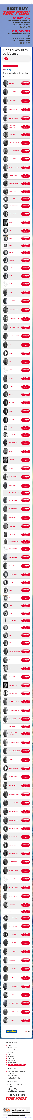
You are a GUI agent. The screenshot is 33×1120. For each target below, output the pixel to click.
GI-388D (11, 411)
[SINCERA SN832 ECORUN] (5, 733)
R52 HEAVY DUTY (13, 557)
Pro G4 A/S (12, 526)
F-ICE (10, 344)
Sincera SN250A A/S (14, 719)
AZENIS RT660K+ (13, 206)
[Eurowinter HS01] (5, 309)
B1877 (10, 230)
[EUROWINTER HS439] (5, 327)
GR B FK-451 (12, 434)
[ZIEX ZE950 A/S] (5, 1003)
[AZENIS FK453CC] (5, 118)
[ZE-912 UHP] (5, 904)
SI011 (10, 668)
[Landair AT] (5, 459)
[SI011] (5, 668)
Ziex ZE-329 (12, 960)
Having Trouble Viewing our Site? (16, 1115)
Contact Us (11, 1060)
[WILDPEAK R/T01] (5, 870)
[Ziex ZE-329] (5, 960)
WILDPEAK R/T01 (13, 870)
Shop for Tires (12, 1048)
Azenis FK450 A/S (14, 100)
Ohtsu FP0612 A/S (14, 493)
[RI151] (5, 635)
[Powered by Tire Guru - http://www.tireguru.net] (6, 1110)
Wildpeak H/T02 (13, 836)
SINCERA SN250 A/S (14, 710)
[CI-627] (5, 276)
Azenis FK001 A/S (13, 92)
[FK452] (5, 361)
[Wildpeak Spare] (5, 879)
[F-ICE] (5, 344)
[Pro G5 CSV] (5, 534)
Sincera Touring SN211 (14, 751)
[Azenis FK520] (5, 159)
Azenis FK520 (12, 159)
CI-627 (10, 276)
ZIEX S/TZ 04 (12, 942)
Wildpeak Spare (13, 879)
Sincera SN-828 (13, 693)
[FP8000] (5, 378)
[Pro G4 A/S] (5, 526)
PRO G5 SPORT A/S (14, 541)
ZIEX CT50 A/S (13, 918)
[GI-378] (5, 394)
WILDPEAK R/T (13, 862)
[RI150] (5, 627)
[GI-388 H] (5, 402)
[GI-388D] (5, 411)
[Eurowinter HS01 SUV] (5, 318)
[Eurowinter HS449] (5, 336)
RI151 (10, 635)
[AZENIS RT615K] (5, 175)
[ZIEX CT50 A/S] (5, 918)
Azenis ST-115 (12, 222)
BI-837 (10, 245)
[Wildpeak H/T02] (5, 836)
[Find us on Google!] (29, 27)
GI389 (10, 427)
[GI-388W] (5, 419)
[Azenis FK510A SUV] (5, 142)
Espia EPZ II (12, 301)
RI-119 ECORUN (13, 574)
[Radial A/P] (5, 565)
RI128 (10, 605)
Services (10, 1052)
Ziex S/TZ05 (12, 951)
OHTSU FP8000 (13, 509)
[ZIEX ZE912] (5, 994)
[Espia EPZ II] (5, 301)
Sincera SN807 (13, 726)
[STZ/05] (5, 759)
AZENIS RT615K (13, 175)
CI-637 (10, 284)
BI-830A (11, 238)
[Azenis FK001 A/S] (5, 92)
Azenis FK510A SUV (14, 142)
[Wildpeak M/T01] (5, 853)
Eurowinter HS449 (14, 336)
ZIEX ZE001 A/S (13, 986)
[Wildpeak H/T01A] (5, 828)
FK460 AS (11, 370)
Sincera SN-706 (13, 685)
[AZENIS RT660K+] (5, 206)
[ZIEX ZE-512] (5, 977)
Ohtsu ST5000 (13, 517)
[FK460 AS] (5, 370)
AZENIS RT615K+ (13, 183)
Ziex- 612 (11, 1020)
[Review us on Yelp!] (26, 27)
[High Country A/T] (5, 442)
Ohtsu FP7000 (13, 500)
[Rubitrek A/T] (5, 660)
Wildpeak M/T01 (13, 853)
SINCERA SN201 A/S (14, 701)
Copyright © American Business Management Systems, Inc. (16, 1117)
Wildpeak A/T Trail (14, 794)
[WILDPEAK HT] (5, 845)
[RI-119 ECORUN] (5, 574)
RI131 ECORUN (12, 620)
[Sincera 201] (5, 676)
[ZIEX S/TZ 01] (5, 934)
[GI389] (5, 427)
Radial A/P (11, 566)
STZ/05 (11, 759)
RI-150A (11, 582)
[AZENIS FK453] (5, 109)
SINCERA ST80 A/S (14, 742)
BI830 (10, 268)
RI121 (10, 597)
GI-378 (10, 394)
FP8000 (11, 378)
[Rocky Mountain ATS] (5, 651)
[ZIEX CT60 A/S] (5, 926)
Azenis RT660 (12, 191)
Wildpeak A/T (12, 785)
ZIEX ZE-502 (12, 969)
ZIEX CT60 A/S (13, 926)
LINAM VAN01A (13, 477)
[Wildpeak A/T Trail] (5, 794)
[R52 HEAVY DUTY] (5, 557)
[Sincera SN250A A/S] (5, 719)
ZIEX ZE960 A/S (13, 1012)
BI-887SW (11, 260)
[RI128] (5, 605)
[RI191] (5, 642)
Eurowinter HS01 (13, 309)
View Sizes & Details (25, 83)
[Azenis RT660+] (5, 199)
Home (10, 1046)
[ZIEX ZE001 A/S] (5, 986)
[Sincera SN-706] (5, 685)
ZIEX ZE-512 (12, 977)
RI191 (10, 643)
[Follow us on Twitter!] (24, 27)
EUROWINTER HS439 (14, 327)
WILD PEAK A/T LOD (14, 776)
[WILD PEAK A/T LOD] (5, 776)
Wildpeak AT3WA (13, 811)
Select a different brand (11, 66)
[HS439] (5, 451)
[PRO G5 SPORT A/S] (5, 541)
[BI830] (5, 268)
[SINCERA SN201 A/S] (5, 701)
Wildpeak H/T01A (13, 828)
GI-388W (11, 420)
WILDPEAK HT (12, 845)
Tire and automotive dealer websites (21, 1111)
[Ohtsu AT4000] (5, 485)
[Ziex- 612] (5, 1020)
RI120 (10, 590)
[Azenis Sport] (5, 213)
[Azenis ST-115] (5, 222)
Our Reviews (12, 1062)
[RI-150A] (5, 582)
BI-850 (11, 252)
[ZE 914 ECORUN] (5, 896)
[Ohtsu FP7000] (5, 500)
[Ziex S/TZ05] (5, 951)
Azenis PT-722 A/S (14, 167)
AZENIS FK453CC (13, 118)
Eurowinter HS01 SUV (14, 318)
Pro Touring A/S (13, 548)
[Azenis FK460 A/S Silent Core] (5, 126)
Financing (11, 1056)
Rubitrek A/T (12, 660)
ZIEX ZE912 (12, 994)
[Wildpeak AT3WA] (5, 811)
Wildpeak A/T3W (13, 803)
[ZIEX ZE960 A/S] (5, 1012)
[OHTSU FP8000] (5, 509)
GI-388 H (11, 402)
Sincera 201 (12, 677)
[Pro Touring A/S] (5, 548)
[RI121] (5, 597)
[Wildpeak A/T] (5, 785)
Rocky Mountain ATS (14, 651)
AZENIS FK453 (13, 109)
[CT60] (5, 292)
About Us (11, 1058)
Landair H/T (12, 468)
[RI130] (5, 613)
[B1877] (5, 230)
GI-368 (11, 386)
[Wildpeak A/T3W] (5, 802)
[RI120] (5, 590)
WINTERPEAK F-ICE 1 (14, 887)
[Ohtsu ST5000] (5, 517)
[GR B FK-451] (5, 434)
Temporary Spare (13, 768)
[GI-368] (5, 386)
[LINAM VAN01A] (5, 477)
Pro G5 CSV (12, 534)
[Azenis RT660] (5, 191)
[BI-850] (5, 252)
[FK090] (5, 353)
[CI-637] (5, 284)
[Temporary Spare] (5, 768)
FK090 (11, 353)
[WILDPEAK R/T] (5, 862)
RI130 (10, 613)
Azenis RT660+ (13, 199)
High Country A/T (13, 442)
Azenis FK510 (12, 134)
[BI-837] (5, 245)
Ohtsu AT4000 (13, 485)
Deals (9, 1054)
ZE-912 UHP (12, 904)
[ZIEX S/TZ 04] (5, 942)
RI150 (10, 627)
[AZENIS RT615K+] (5, 183)
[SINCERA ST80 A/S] (5, 742)
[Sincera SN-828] (5, 693)
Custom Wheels (13, 1050)
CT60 (10, 292)
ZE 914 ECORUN (13, 896)
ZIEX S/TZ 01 (12, 934)
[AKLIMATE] (5, 83)
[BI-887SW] (5, 260)
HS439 (10, 451)
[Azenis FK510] (5, 134)
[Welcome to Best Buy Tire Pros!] (16, 10)
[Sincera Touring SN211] (5, 751)
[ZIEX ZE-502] (5, 968)
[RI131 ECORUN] (5, 620)
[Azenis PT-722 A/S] (5, 167)
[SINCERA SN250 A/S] (5, 710)
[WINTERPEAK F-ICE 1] (5, 887)
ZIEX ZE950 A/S (13, 1003)
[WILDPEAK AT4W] (5, 820)
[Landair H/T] (5, 468)
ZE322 (10, 911)
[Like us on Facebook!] (21, 27)
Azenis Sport (12, 213)
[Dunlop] (17, 1031)
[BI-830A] (5, 238)
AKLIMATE (11, 83)
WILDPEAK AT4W (13, 820)
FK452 (10, 361)
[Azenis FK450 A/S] (5, 100)
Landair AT (11, 459)
